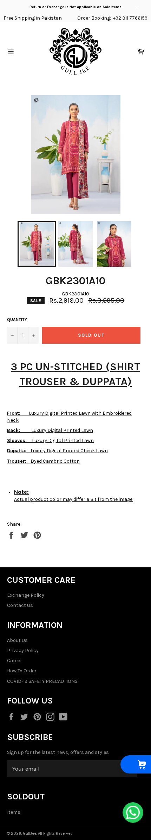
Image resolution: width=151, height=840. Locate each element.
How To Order (22, 671)
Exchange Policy (25, 595)
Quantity (17, 319)
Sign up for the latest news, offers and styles (58, 752)
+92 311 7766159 (130, 18)
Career (14, 661)
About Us (17, 640)
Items (13, 812)
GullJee (29, 833)
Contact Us (20, 605)
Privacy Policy (23, 650)
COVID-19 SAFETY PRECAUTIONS (42, 681)
